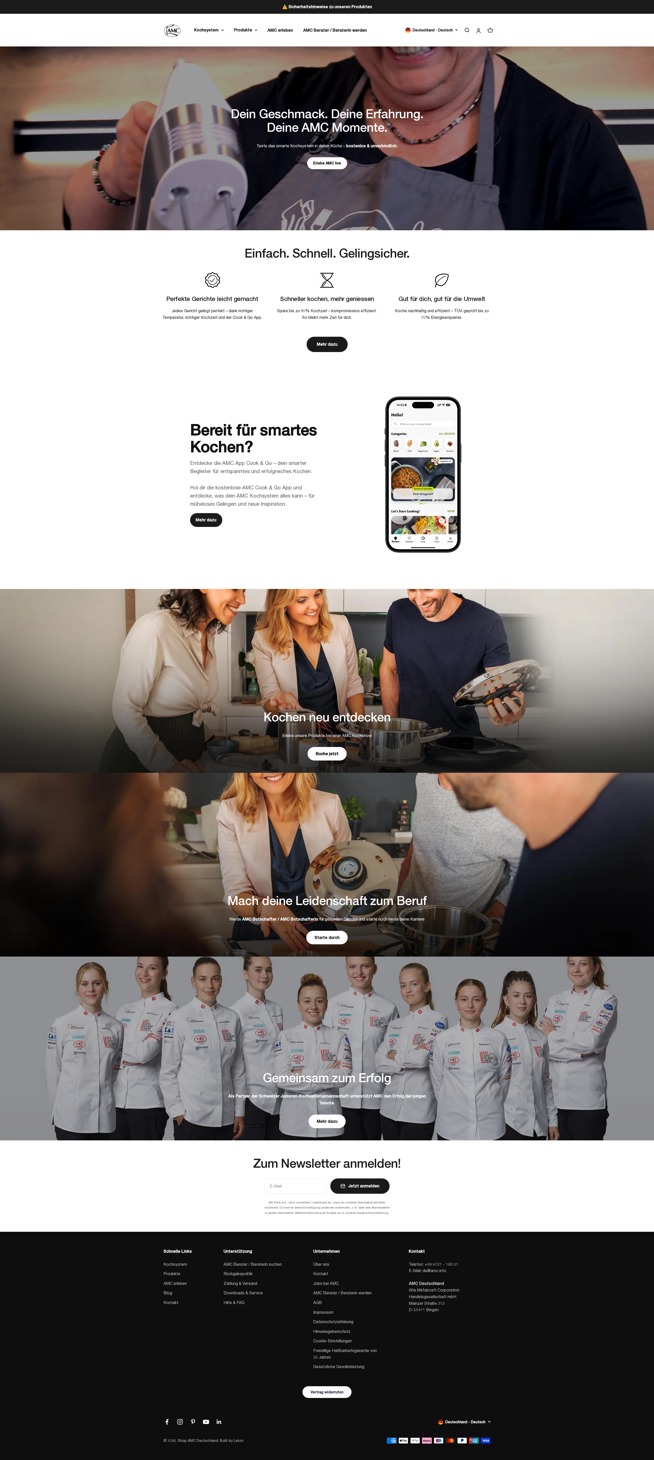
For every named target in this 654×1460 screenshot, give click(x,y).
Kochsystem (206, 29)
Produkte (243, 29)
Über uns (321, 1264)
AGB (317, 1302)
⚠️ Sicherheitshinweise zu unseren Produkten (327, 6)
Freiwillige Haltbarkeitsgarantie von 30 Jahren (345, 1353)
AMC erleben (280, 30)
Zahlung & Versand (240, 1283)
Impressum (323, 1312)
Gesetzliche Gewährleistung (338, 1366)
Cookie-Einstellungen (332, 1340)
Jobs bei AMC (326, 1283)
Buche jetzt (327, 753)
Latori (238, 1440)
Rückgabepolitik (238, 1273)
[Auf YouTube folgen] (206, 1421)
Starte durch (327, 937)
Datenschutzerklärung (333, 1321)
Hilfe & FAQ (234, 1302)
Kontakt (171, 1302)
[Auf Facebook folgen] (167, 1421)
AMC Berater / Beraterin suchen (253, 1264)
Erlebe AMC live (327, 163)
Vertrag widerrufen (327, 1392)
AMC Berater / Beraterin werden (335, 30)
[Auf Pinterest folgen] (193, 1421)
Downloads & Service (243, 1292)
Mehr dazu (327, 344)
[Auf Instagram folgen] (180, 1421)
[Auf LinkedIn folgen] (219, 1421)
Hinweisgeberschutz (332, 1331)
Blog (168, 1292)
